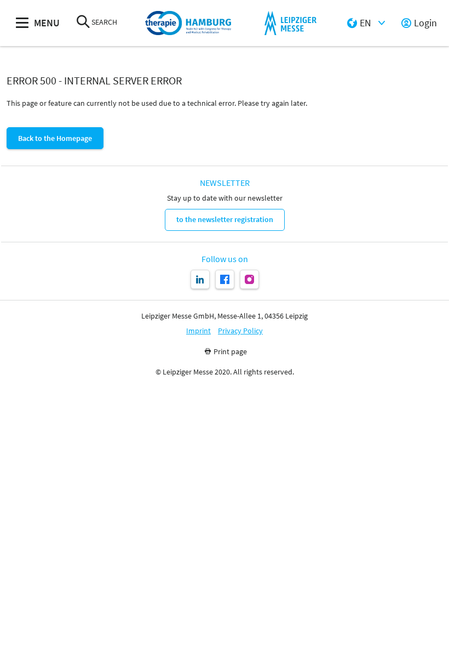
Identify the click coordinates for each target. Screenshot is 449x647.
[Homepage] (188, 23)
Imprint (198, 331)
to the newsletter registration (224, 219)
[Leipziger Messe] (290, 23)
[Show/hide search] (83, 22)
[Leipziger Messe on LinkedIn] (200, 279)
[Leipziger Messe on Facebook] (224, 279)
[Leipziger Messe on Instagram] (249, 279)
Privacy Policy (240, 331)
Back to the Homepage (55, 138)
